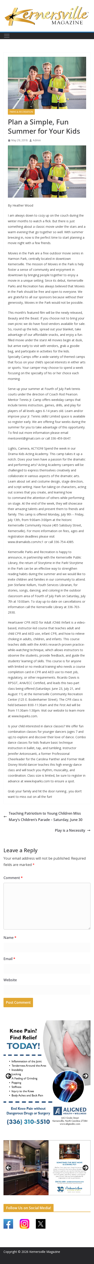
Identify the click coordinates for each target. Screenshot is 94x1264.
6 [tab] (37, 1200)
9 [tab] (52, 1200)
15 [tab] (82, 1200)
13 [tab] (72, 1200)
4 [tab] (54, 1136)
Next (85, 1076)
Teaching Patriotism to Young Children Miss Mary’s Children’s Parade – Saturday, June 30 (45, 816)
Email (9, 958)
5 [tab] (32, 1200)
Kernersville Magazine (44, 1252)
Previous (8, 1076)
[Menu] (6, 36)
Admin (37, 140)
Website (10, 980)
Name (9, 937)
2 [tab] (44, 1136)
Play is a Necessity (70, 830)
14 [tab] (77, 1200)
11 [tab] (62, 1200)
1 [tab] (39, 1136)
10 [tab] (57, 1200)
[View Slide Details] (47, 1075)
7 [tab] (42, 1200)
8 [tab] (47, 1200)
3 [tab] (49, 1136)
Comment (13, 877)
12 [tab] (67, 1200)
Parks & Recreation (21, 111)
